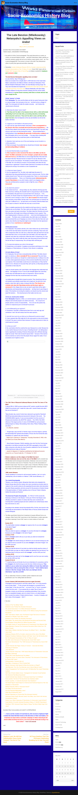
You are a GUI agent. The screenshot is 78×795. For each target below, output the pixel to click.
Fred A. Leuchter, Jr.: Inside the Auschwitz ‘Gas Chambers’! (20, 681)
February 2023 (58, 333)
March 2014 (58, 613)
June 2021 (58, 385)
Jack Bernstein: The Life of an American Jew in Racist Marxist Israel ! (23, 667)
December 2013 (59, 621)
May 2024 (57, 294)
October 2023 (58, 312)
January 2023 (58, 336)
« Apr (57, 780)
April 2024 (57, 296)
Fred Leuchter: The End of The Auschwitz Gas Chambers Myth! (22, 679)
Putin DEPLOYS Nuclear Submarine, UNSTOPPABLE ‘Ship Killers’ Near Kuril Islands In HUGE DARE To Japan (64, 86)
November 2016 (59, 529)
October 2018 (58, 469)
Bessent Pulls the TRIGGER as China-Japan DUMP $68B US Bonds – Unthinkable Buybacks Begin (64, 102)
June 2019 (58, 448)
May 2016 (57, 545)
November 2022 (59, 341)
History (57, 714)
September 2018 (59, 472)
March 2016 (58, 550)
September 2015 (59, 566)
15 (59, 769)
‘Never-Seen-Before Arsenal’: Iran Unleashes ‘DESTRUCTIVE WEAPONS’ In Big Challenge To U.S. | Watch (64, 126)
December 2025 (59, 244)
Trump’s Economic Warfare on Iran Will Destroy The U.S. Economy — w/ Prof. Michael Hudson (64, 74)
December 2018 (59, 464)
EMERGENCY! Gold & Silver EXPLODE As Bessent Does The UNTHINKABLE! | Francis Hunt (64, 159)
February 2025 (58, 270)
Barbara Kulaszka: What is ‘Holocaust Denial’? (17, 686)
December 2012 (59, 652)
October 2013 (58, 626)
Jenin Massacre (9, 649)
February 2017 (58, 521)
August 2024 (58, 286)
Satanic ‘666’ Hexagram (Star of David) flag (16, 71)
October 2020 (58, 406)
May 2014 (57, 608)
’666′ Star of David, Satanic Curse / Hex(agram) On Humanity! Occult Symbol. (25, 673)
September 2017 (59, 503)
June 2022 (58, 354)
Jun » (72, 780)
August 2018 (58, 474)
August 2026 (58, 223)
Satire (56, 719)
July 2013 (57, 634)
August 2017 (58, 506)
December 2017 (59, 495)
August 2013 (58, 631)
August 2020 (58, 412)
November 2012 (59, 655)
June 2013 (58, 637)
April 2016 (57, 548)
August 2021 (58, 380)
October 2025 (58, 249)
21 (57, 773)
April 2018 (57, 485)
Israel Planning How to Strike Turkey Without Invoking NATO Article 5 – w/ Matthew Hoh (64, 62)
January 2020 (58, 430)
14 (57, 769)
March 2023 (58, 330)
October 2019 (58, 438)
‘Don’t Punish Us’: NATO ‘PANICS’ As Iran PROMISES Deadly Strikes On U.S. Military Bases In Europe (64, 114)
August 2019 (58, 443)
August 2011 (58, 691)
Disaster (57, 704)
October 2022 (58, 344)
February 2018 (58, 490)
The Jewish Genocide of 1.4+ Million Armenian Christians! (20, 609)
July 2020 (57, 414)
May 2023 (57, 325)
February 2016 (58, 553)
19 (70, 769)
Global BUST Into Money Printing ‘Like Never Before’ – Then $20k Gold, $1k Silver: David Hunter (64, 96)
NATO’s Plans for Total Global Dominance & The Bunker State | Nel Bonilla (64, 149)
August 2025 (58, 255)
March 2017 (58, 519)
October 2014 (58, 595)
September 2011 (59, 689)
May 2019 (57, 451)
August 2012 (58, 663)
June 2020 (58, 417)
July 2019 (57, 446)
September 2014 (59, 597)
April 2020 (57, 422)
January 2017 (58, 524)
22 (59, 773)
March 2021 (58, 393)
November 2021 (59, 372)
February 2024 (58, 302)
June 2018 (58, 480)
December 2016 (59, 527)
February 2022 (58, 365)
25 (67, 773)
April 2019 (57, 453)
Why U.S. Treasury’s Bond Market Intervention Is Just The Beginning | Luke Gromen (63, 108)
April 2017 (57, 516)
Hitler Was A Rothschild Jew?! (13, 692)
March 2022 (58, 362)
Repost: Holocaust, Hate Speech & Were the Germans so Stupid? (22, 665)
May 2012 (57, 670)
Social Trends (58, 724)
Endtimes (57, 709)
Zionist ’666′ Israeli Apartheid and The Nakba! (17, 655)
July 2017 (57, 508)
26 (70, 773)
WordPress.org (59, 747)
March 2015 (58, 582)
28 (57, 776)
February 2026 (58, 239)
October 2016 (58, 532)
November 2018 (59, 467)
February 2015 (58, 584)
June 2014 (58, 605)
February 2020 (58, 427)
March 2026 (58, 236)
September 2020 (59, 409)
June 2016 (58, 542)
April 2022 (57, 359)
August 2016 (58, 537)
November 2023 (59, 310)
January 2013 (58, 650)
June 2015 (58, 574)
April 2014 (57, 610)
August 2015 (58, 569)
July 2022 (57, 351)
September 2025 (59, 252)
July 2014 (57, 603)
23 (62, 773)
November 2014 (59, 592)
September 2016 (59, 535)
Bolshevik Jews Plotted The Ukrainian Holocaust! (18, 607)
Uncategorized (59, 727)
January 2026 (58, 242)
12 (70, 766)
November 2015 (59, 561)
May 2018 (57, 482)
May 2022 (57, 357)
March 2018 (58, 487)
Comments (59, 744)
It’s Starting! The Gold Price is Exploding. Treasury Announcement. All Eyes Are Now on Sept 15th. (64, 196)
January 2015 (58, 587)
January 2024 (58, 304)
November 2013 (59, 623)
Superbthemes (55, 792)
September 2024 (59, 283)
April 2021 (57, 391)
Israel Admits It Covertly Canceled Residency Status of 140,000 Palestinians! (26, 702)
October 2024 (58, 281)
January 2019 (58, 461)
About (75, 2)
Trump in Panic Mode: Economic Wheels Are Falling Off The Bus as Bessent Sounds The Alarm (64, 68)
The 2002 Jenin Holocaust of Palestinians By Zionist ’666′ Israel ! (22, 640)
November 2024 (59, 278)
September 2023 (59, 315)
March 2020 (58, 425)
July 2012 (57, 665)
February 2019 (58, 459)
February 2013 (58, 647)
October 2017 (58, 501)
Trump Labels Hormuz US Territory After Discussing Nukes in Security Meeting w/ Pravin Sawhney (63, 190)
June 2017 (58, 511)
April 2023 (57, 328)
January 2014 (58, 618)
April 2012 (57, 673)
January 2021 (58, 399)
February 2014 (58, 616)
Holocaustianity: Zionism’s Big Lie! (14, 661)
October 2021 (58, 375)
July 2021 (57, 383)
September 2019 (59, 440)
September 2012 (59, 660)
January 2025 (58, 273)
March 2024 (58, 299)
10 (65, 766)
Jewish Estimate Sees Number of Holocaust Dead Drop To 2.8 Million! (24, 677)
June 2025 (58, 260)
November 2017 (59, 498)
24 (65, 773)
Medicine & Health (59, 717)
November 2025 (59, 247)
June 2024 (58, 291)
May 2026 (57, 231)
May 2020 (57, 419)
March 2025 (58, 268)
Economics (58, 706)
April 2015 (57, 579)
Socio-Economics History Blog (16, 3)
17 (65, 769)
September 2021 (59, 378)
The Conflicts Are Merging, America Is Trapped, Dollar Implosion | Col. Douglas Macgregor (64, 80)
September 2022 (59, 346)
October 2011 (58, 686)
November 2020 (59, 404)
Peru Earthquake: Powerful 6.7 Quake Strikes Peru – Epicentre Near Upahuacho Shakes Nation (64, 52)
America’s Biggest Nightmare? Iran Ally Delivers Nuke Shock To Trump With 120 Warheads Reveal (64, 120)
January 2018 (58, 493)
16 (62, 769)
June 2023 (58, 323)
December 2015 (59, 558)
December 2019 (59, 433)
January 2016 (58, 555)
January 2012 (58, 681)
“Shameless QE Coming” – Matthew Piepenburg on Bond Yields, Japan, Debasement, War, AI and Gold (64, 132)
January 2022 (58, 367)
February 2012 (58, 678)
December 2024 (59, 276)
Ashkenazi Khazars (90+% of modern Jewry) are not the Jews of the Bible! (25, 634)
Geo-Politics (58, 711)
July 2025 (57, 257)
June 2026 (58, 229)
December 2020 (59, 401)
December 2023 (59, 307)
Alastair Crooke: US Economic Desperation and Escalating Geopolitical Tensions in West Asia (64, 184)
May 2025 (57, 263)
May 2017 (57, 514)
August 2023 (58, 317)
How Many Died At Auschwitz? (13, 688)
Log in (56, 739)
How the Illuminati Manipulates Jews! (15, 690)
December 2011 (59, 684)
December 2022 (59, 338)
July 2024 (57, 289)
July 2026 (57, 226)
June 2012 (58, 668)
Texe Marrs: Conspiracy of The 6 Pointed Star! (17, 663)
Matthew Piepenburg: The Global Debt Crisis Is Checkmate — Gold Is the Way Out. (64, 169)
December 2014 (59, 589)
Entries (58, 742)
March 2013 (58, 644)
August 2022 (58, 349)
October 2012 (58, 657)
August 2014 (58, 600)
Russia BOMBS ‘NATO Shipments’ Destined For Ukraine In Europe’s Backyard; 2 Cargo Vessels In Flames (64, 143)
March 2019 (58, 456)
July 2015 (57, 571)
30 (62, 776)
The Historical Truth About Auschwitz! (15, 675)
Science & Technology (60, 722)
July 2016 (57, 540)
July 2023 (57, 320)
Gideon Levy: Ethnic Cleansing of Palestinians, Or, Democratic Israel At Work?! (26, 700)
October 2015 (58, 563)
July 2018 (57, 477)
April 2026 (57, 234)
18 (67, 769)
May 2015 (57, 576)
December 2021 (59, 370)
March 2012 (58, 676)
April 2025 (57, 265)
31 (65, 776)
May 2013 (57, 639)
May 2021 (57, 388)
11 (67, 766)
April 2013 (57, 642)
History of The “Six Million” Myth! (14, 605)
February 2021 (58, 396)
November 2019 (59, 435)
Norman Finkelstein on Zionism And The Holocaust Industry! (21, 694)
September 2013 (59, 629)
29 (59, 776)
